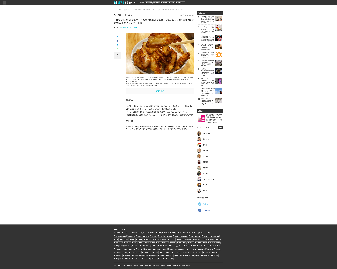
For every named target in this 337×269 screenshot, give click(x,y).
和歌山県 (162, 255)
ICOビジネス (148, 239)
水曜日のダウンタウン (121, 249)
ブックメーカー (148, 252)
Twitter (205, 204)
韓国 (195, 239)
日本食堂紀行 (157, 249)
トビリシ (162, 258)
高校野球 (212, 239)
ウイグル (154, 236)
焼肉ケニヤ (170, 255)
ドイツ (187, 246)
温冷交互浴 (124, 246)
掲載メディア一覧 (138, 265)
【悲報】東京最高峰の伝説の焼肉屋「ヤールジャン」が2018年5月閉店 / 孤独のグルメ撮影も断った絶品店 (159, 115)
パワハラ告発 (203, 239)
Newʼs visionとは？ (119, 265)
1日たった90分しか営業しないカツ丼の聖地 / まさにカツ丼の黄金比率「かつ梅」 (151, 109)
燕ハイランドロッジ (145, 246)
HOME (115, 10)
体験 (166, 246)
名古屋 (139, 236)
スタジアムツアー (165, 252)
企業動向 (172, 2)
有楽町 (136, 27)
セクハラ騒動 (215, 236)
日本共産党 (118, 255)
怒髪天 (173, 233)
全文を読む (160, 91)
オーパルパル (136, 258)
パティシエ (166, 242)
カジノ (155, 258)
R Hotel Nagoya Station (176, 246)
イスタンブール (216, 246)
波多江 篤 (128, 242)
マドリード (207, 252)
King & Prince (182, 242)
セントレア (215, 255)
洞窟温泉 (135, 255)
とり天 (131, 27)
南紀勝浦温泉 (144, 255)
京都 (165, 249)
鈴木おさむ (202, 249)
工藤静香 (199, 242)
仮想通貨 (189, 239)
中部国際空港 (205, 255)
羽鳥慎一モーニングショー (191, 233)
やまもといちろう (205, 233)
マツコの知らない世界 (121, 252)
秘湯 (117, 246)
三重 (117, 239)
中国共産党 (162, 236)
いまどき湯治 (133, 246)
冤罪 (192, 236)
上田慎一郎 (132, 236)
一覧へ (220, 127)
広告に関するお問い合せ (152, 265)
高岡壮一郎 (181, 239)
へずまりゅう (143, 233)
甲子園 (219, 239)
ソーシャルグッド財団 (160, 239)
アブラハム (172, 239)
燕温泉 (155, 246)
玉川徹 (132, 239)
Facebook (206, 210)
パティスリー (119, 242)
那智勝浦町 (127, 255)
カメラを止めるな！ (121, 236)
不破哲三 (215, 252)
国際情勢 (157, 2)
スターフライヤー (189, 255)
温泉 (161, 246)
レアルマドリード (125, 258)
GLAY (179, 233)
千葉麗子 (140, 239)
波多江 (135, 242)
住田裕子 (198, 236)
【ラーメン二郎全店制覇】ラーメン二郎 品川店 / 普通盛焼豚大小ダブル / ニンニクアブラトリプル (156, 112)
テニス (156, 252)
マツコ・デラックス (135, 252)
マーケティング (192, 249)
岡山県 (200, 246)
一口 (159, 242)
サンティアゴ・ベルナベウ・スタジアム (183, 252)
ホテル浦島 (154, 255)
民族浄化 (146, 236)
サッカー (199, 252)
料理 (120, 10)
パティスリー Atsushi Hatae (147, 242)
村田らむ (118, 233)
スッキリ (191, 242)
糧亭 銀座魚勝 (124, 27)
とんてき (140, 249)
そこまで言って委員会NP (181, 236)
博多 (117, 258)
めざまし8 (206, 236)
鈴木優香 (152, 233)
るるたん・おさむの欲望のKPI (177, 249)
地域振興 (165, 2)
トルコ (207, 246)
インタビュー (181, 2)
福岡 (198, 255)
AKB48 (159, 233)
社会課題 (149, 2)
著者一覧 (129, 265)
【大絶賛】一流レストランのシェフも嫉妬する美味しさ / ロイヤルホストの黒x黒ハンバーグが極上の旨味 (159, 106)
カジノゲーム (146, 258)
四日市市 (132, 249)
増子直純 (166, 233)
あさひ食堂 (148, 249)
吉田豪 (135, 233)
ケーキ (173, 242)
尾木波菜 (218, 249)
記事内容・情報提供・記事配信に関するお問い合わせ (175, 265)
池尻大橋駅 (179, 255)
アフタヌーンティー (215, 242)
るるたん (210, 249)
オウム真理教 (124, 239)
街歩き (194, 246)
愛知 (205, 242)
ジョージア (170, 258)
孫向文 (170, 236)
